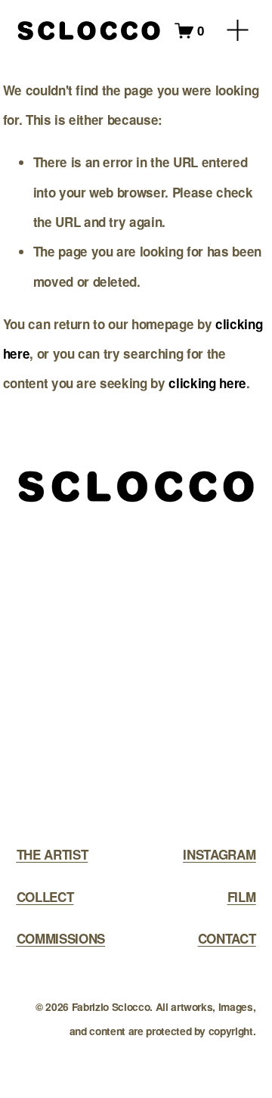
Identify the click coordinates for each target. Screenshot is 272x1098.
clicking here (207, 383)
